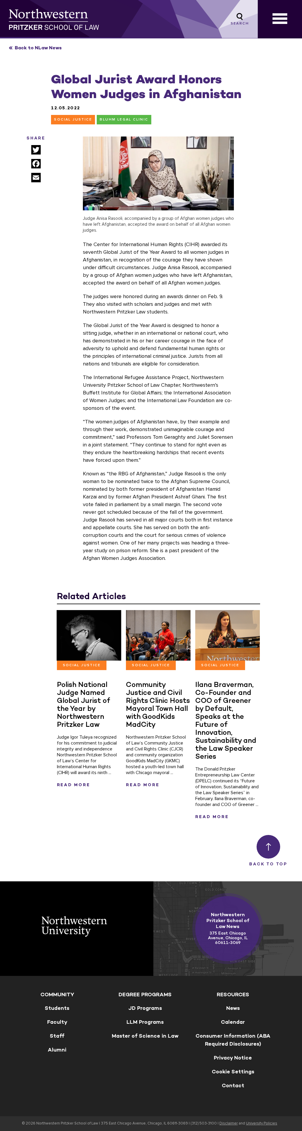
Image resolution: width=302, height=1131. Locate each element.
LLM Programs (145, 1022)
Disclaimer (228, 1123)
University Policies (261, 1123)
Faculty (57, 1022)
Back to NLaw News (38, 48)
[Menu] (280, 19)
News (233, 1008)
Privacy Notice (233, 1057)
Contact (233, 1085)
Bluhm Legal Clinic (124, 119)
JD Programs (145, 1008)
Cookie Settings (233, 1071)
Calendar (233, 1022)
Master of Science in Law (145, 1036)
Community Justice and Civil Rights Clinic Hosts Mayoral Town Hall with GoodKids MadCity (158, 704)
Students (57, 1008)
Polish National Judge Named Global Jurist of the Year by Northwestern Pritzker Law (83, 704)
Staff (57, 1036)
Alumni (57, 1049)
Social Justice (73, 119)
